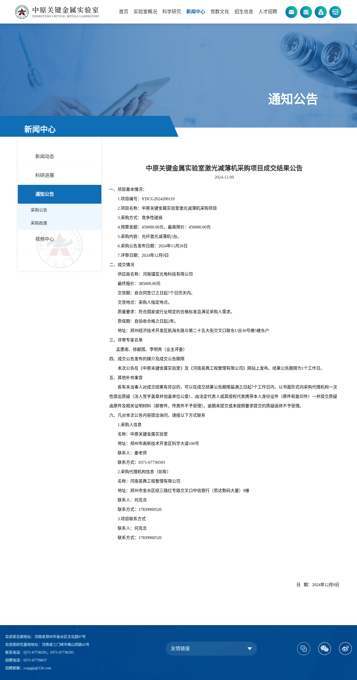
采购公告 (39, 210)
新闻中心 (195, 11)
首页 (123, 11)
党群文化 (219, 11)
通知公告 (44, 194)
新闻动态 (44, 156)
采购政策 (39, 223)
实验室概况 (145, 11)
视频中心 (44, 239)
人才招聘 (267, 11)
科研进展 (44, 175)
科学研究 (171, 11)
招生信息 (243, 11)
